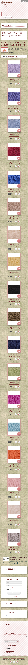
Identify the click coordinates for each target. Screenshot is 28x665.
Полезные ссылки (11, 630)
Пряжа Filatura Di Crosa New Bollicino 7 (14, 383)
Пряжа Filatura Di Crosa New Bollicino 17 (14, 107)
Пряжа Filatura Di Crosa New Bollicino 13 (14, 548)
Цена (17, 56)
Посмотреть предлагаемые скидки (13, 571)
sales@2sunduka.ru (8, 652)
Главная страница (7, 32)
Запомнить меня (10, 589)
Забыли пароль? (9, 587)
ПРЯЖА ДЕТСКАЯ (17, 32)
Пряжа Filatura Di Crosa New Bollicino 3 (14, 217)
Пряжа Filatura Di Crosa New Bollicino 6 (14, 135)
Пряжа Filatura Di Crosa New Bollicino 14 (14, 300)
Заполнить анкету (21, 658)
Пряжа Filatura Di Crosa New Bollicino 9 (14, 80)
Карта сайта (5, 658)
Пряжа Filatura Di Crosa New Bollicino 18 (14, 162)
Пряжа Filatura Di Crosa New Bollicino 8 (14, 465)
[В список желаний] (18, 83)
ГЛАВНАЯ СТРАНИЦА (12, 628)
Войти (4, 13)
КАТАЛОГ (24, 1)
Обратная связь (12, 658)
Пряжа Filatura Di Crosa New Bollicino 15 (14, 438)
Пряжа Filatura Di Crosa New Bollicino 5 (14, 493)
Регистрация (14, 596)
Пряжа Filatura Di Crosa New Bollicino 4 (14, 273)
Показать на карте (10, 651)
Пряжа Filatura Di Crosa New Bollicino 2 (14, 245)
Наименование (11, 56)
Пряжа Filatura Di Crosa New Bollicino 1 (14, 521)
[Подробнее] (16, 83)
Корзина (6, 15)
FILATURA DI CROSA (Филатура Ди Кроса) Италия (13, 33)
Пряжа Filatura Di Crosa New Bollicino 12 (14, 355)
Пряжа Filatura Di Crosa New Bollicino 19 (14, 328)
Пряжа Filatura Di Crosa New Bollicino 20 (14, 190)
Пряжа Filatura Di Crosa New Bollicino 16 (14, 410)
